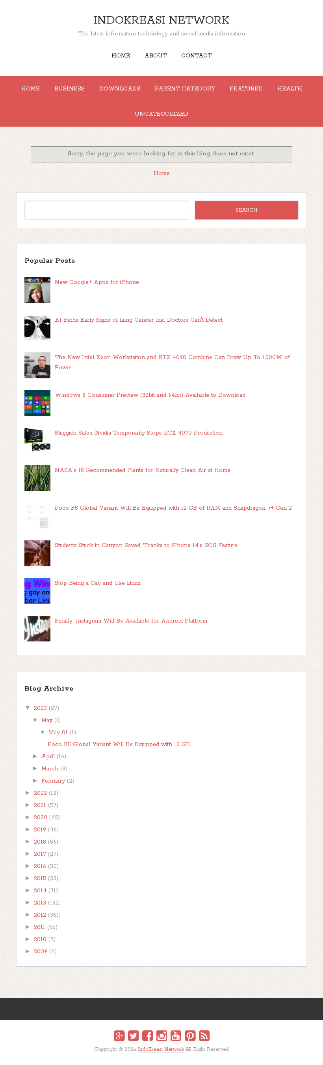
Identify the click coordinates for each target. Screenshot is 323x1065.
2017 (40, 854)
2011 (39, 927)
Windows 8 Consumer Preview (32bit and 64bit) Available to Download (150, 395)
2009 (40, 951)
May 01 (58, 732)
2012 (40, 915)
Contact (196, 55)
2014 (40, 890)
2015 (40, 878)
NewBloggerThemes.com (162, 1055)
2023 (40, 708)
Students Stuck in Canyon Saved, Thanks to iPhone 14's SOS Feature (146, 545)
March (49, 768)
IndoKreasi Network (161, 20)
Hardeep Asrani (155, 1055)
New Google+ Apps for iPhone (97, 282)
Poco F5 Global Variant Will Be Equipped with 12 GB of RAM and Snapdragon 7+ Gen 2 (173, 508)
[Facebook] (147, 1037)
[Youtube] (176, 1037)
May (46, 720)
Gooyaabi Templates (170, 1055)
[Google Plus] (119, 1037)
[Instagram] (161, 1037)
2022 (40, 793)
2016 (40, 866)
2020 (40, 817)
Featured (246, 88)
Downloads (119, 88)
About (156, 55)
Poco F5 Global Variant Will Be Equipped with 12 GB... (120, 744)
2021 (40, 805)
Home (120, 55)
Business (69, 88)
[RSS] (204, 1037)
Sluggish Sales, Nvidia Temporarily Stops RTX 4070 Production (139, 433)
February (53, 781)
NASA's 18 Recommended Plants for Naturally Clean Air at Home (142, 470)
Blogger (166, 1054)
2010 (40, 939)
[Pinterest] (190, 1037)
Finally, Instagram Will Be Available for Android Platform (131, 621)
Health (289, 88)
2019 (40, 829)
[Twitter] (133, 1037)
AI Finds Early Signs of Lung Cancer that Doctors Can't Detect (139, 320)
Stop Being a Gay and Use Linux (98, 583)
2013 (40, 903)
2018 (40, 842)
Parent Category (185, 88)
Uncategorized (161, 114)
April (48, 756)
